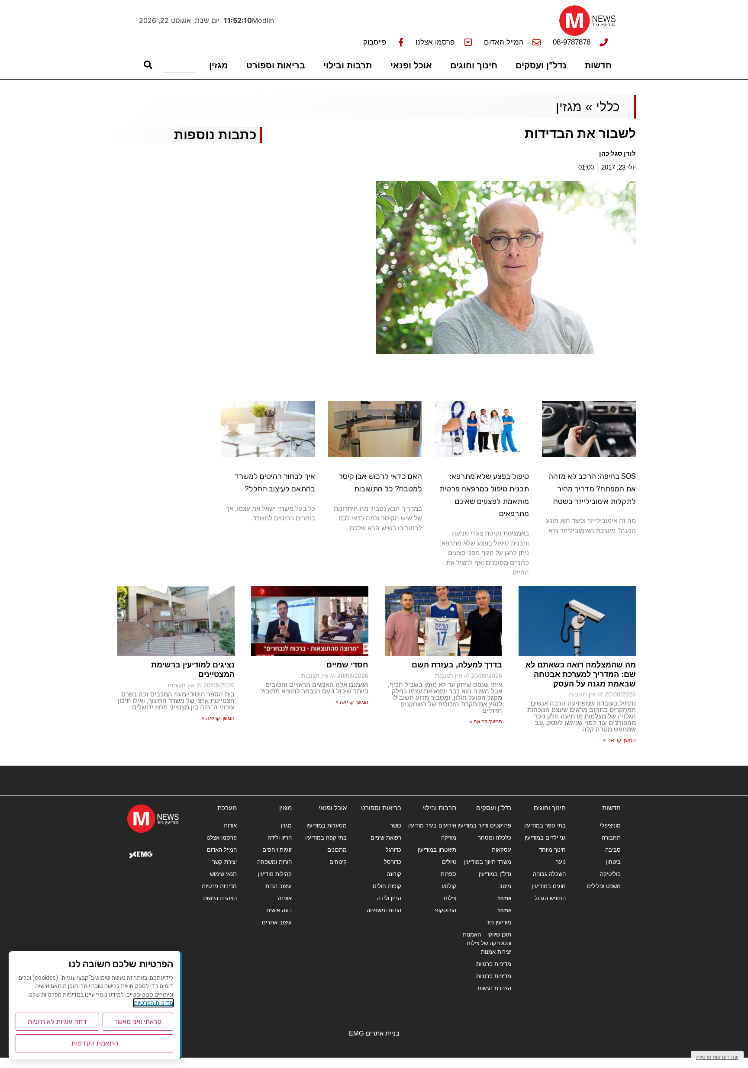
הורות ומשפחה (384, 910)
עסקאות (501, 850)
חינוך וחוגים (473, 65)
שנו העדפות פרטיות (717, 1057)
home (504, 898)
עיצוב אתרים (277, 922)
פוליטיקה (610, 874)
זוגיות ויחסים (277, 850)
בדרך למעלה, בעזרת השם (457, 665)
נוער (561, 862)
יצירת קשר (224, 862)
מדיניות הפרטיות (153, 1003)
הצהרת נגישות (494, 988)
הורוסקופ (445, 910)
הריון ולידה (389, 898)
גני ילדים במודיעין (545, 837)
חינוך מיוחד (552, 850)
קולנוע (449, 886)
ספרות (448, 874)
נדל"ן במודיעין (495, 874)
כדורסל (392, 862)
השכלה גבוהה (549, 874)
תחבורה (611, 837)
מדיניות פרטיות (493, 964)
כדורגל (393, 850)
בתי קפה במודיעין (326, 837)
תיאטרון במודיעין (437, 850)
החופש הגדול (550, 898)
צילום (450, 898)
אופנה (285, 898)
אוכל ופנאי (411, 65)
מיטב (505, 886)
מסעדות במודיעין (326, 825)
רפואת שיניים (386, 837)
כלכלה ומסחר (494, 837)
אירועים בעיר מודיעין (432, 825)
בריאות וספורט (275, 65)
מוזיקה (448, 837)
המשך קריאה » (619, 740)
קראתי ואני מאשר (137, 1021)
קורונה (394, 874)
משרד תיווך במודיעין (487, 862)
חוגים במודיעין (549, 886)
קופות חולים (387, 886)
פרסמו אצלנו (221, 837)
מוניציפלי (610, 825)
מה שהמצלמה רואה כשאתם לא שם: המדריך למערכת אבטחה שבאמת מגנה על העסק (581, 674)
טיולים (449, 862)
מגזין (218, 65)
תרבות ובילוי (347, 65)
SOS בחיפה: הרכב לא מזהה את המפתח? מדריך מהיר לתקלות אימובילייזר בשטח (592, 488)
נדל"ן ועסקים (541, 65)
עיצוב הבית (278, 886)
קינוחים (338, 862)
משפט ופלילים (604, 886)
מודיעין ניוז (499, 922)
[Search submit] (148, 65)
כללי (608, 106)
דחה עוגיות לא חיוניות (57, 1021)
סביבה (613, 850)
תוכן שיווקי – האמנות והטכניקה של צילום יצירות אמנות (487, 943)
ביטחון (613, 862)
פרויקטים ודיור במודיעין (484, 825)
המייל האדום (222, 850)
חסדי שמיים (347, 665)
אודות (230, 825)
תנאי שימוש (223, 874)
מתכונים (337, 850)
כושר (395, 825)
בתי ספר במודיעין (545, 825)
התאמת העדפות (94, 1043)
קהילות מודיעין (275, 874)
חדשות (598, 65)
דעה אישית (279, 910)
